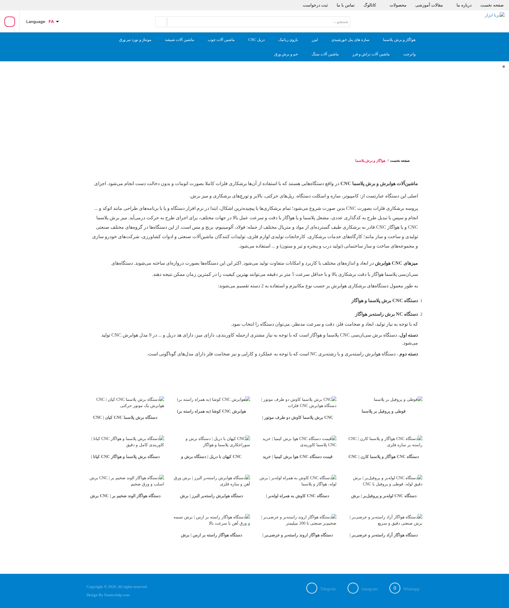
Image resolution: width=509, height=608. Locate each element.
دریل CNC (256, 39)
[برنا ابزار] (484, 20)
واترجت (409, 54)
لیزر (315, 39)
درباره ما (464, 5)
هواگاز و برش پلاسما (399, 39)
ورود (9, 22)
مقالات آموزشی (429, 5)
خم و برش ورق (286, 54)
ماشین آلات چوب (221, 39)
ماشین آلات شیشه (179, 39)
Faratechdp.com (117, 595)
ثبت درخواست (315, 5)
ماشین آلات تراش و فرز (371, 54)
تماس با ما (346, 5)
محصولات (398, 5)
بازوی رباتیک (288, 39)
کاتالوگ (369, 5)
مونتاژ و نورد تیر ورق (135, 39)
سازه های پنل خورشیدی (350, 39)
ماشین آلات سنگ (325, 54)
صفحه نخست (492, 5)
